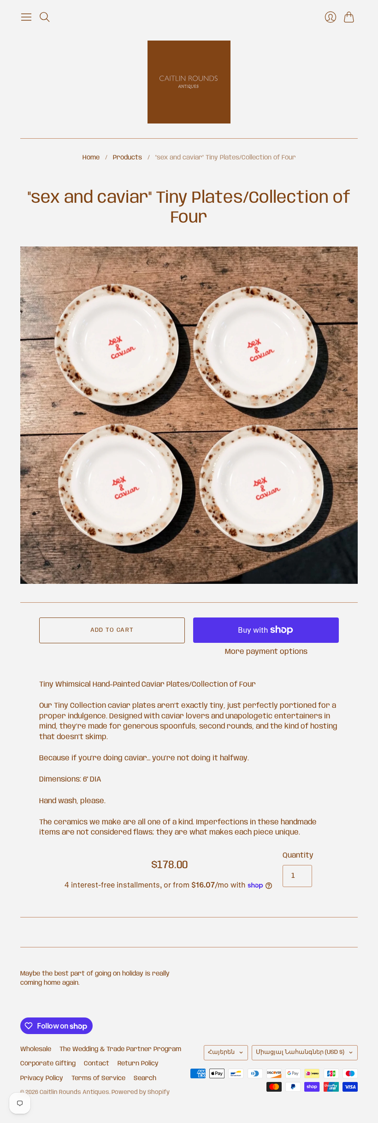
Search (145, 1078)
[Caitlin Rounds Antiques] (189, 82)
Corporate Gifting (48, 1063)
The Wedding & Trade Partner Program (120, 1049)
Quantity (298, 855)
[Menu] (26, 17)
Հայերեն (221, 1052)
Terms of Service (98, 1078)
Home (91, 157)
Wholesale (35, 1049)
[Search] (44, 17)
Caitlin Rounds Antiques (74, 1092)
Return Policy (138, 1063)
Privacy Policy (41, 1078)
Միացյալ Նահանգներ (300, 1052)
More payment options (266, 652)
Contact (96, 1063)
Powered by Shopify (141, 1092)
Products (127, 157)
